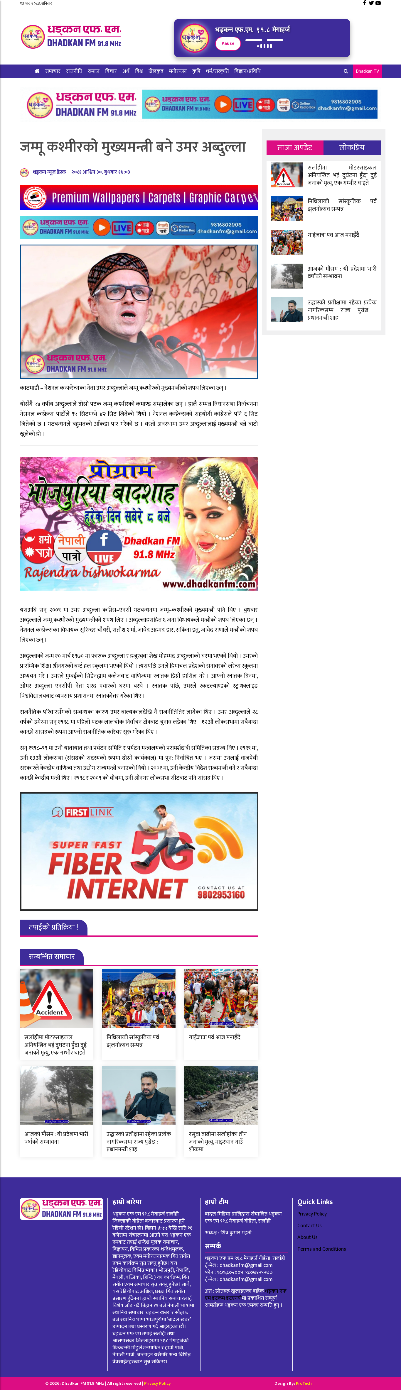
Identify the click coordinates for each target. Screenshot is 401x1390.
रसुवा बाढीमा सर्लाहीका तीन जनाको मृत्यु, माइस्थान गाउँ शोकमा (218, 1142)
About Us (307, 1237)
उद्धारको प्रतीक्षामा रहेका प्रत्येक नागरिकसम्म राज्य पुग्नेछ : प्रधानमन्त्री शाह (139, 1142)
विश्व (139, 71)
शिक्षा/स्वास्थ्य (48, 84)
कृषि (196, 71)
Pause (228, 44)
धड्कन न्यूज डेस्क (49, 172)
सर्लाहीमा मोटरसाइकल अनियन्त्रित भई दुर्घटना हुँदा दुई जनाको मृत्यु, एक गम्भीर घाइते (55, 1045)
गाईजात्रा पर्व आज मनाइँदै (214, 1037)
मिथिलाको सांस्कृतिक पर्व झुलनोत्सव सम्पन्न (133, 1041)
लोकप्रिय (352, 147)
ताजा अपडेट (294, 147)
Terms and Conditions (321, 1249)
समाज (94, 71)
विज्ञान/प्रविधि (247, 71)
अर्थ (125, 71)
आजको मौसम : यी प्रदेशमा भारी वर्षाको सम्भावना (56, 1138)
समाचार (52, 71)
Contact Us (309, 1225)
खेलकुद (156, 71)
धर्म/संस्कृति (217, 71)
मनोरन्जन (178, 71)
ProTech (304, 1383)
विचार (111, 71)
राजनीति (74, 71)
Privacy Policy (312, 1214)
